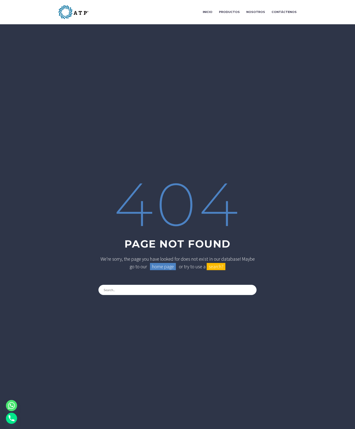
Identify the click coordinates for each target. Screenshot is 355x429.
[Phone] (11, 418)
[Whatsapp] (11, 405)
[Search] (252, 290)
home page (163, 266)
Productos (229, 12)
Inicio (207, 12)
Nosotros (255, 12)
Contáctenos (284, 12)
